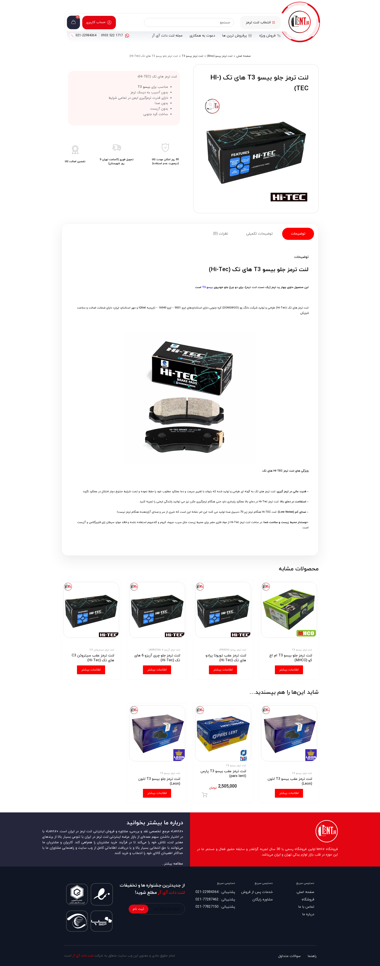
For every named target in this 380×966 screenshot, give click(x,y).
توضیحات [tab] (298, 233)
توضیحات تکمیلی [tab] (259, 233)
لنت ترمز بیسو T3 (192, 56)
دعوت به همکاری (202, 35)
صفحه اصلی (243, 56)
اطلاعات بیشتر (289, 793)
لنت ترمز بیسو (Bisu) (219, 56)
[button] (210, 104)
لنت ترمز (251, 287)
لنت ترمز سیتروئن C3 (102, 650)
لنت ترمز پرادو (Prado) (232, 650)
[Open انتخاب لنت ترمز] (273, 22)
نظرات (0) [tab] (220, 233)
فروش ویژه (267, 35)
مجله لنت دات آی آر (167, 35)
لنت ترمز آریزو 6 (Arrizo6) (164, 650)
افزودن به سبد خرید (204, 795)
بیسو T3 (207, 287)
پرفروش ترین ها (234, 35)
